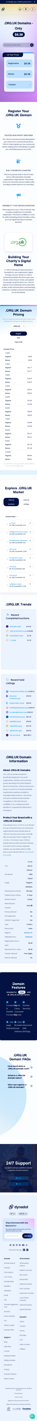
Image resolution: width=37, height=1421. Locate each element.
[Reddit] (26, 1245)
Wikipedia (28, 937)
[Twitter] (20, 1245)
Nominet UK (28, 933)
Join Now (27, 1236)
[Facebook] (10, 1245)
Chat (19, 1184)
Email (19, 1178)
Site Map (23, 1335)
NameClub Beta (25, 1309)
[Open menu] (32, 9)
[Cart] (26, 9)
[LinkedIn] (16, 1245)
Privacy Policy (18, 1393)
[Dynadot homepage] (3, 9)
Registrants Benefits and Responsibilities (18, 1404)
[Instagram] (13, 1245)
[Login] (20, 9)
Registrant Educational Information (18, 1400)
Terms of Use (19, 1397)
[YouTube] (23, 1245)
